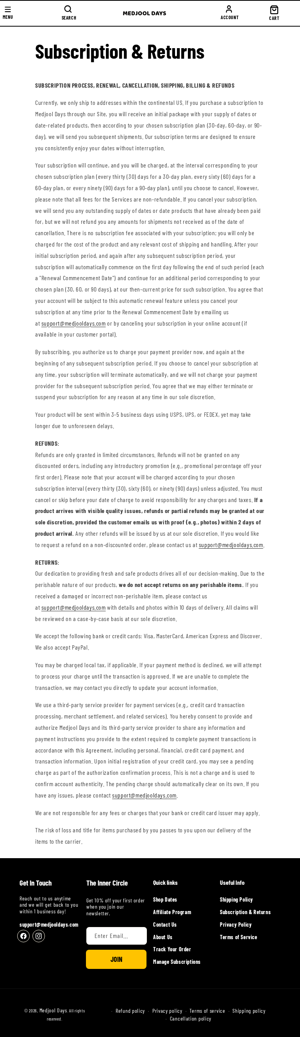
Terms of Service (238, 937)
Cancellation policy (190, 1018)
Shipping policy (249, 1011)
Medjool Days (53, 1010)
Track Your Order (172, 949)
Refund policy (130, 1011)
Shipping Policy (236, 900)
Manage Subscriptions (177, 961)
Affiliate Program (172, 912)
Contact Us (165, 924)
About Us (163, 937)
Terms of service (207, 1011)
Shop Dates (165, 900)
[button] (67, 13)
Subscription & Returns (245, 912)
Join (116, 959)
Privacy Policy (236, 924)
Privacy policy (167, 1011)
